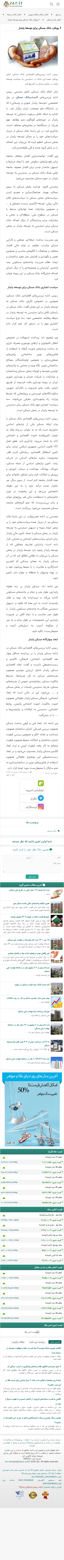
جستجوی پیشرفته (34, 1442)
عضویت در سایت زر (52, 1442)
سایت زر (17, 1450)
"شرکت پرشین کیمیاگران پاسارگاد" (30, 1487)
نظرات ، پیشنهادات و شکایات (17, 1439)
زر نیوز (58, 14)
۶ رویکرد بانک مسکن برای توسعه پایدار (24, 19)
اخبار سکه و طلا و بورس (38, 14)
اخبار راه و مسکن (54, 19)
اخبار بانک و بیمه (14, 14)
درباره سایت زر (54, 1439)
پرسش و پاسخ (18, 1442)
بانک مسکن (23, 97)
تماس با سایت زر (39, 1439)
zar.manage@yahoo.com (17, 1461)
